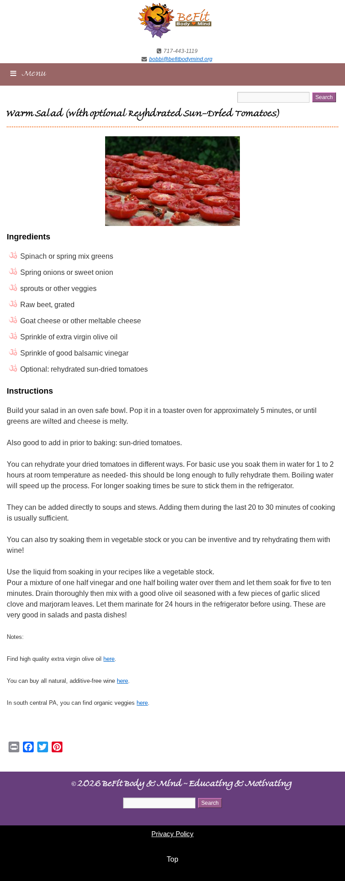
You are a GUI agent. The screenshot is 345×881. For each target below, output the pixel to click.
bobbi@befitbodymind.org (180, 59)
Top (172, 859)
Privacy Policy (172, 834)
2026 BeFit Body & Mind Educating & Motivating (181, 784)
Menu (34, 74)
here (109, 658)
